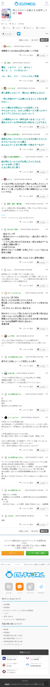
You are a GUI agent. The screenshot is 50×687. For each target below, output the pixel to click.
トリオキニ (12, 671)
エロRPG (42, 28)
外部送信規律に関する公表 (13, 641)
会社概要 (7, 604)
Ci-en (13, 665)
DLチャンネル (25, 4)
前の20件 (34, 40)
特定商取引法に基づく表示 (13, 635)
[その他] (47, 33)
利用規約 (7, 607)
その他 (47, 46)
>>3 (3, 215)
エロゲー (18, 28)
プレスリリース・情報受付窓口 (15, 619)
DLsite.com (12, 658)
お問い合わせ (8, 616)
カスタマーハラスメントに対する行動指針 (18, 610)
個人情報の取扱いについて (13, 638)
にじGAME (36, 658)
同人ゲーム (30, 28)
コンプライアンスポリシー (13, 644)
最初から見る (24, 40)
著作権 (6, 629)
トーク (17, 564)
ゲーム (5, 24)
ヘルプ (6, 613)
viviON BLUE (36, 665)
